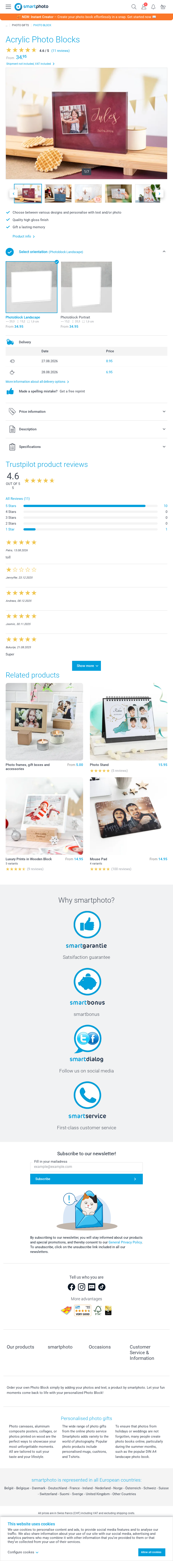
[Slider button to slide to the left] (13, 193)
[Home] (6, 25)
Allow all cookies (151, 1552)
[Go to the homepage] (31, 7)
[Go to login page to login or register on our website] (144, 6)
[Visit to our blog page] (91, 1287)
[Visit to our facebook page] (71, 1287)
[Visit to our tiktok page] (102, 1287)
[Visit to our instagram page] (81, 1287)
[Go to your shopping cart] (163, 6)
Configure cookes (21, 1552)
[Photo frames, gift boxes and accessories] (44, 722)
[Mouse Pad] (128, 816)
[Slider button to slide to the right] (159, 193)
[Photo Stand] (128, 722)
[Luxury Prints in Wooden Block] (44, 816)
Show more (85, 666)
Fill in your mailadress (50, 1162)
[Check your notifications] (153, 6)
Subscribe (42, 1179)
